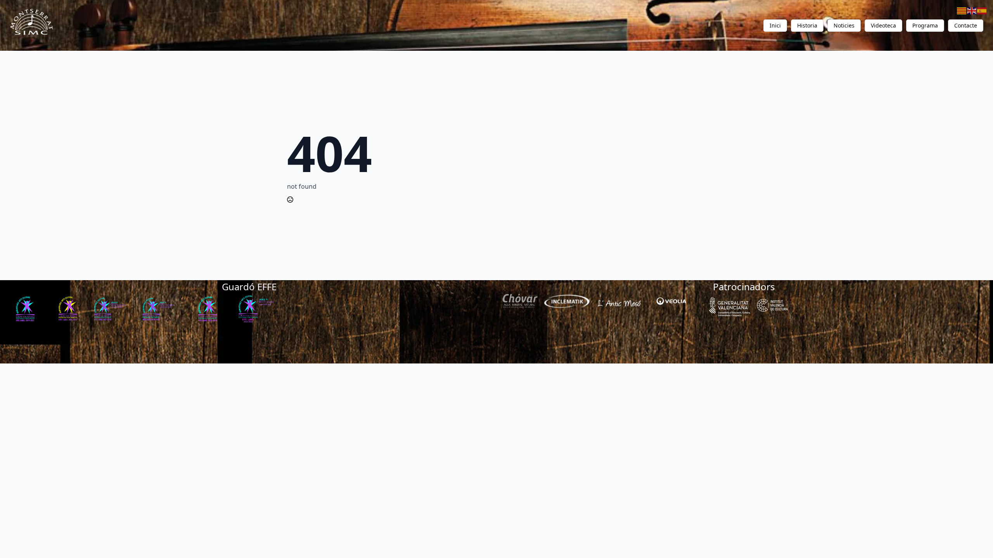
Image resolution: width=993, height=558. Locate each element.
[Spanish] (982, 10)
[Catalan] (962, 10)
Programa (925, 25)
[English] (972, 10)
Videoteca (883, 25)
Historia (807, 25)
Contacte (965, 25)
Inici (775, 25)
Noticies (844, 25)
